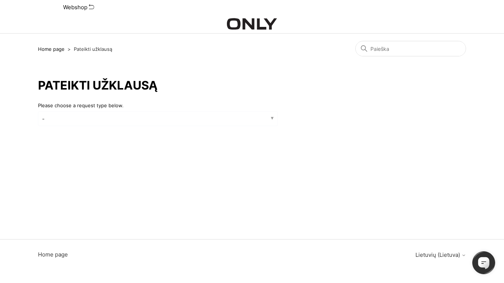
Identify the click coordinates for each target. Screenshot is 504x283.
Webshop (76, 7)
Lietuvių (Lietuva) (438, 255)
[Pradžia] (252, 24)
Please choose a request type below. (81, 105)
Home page (51, 49)
